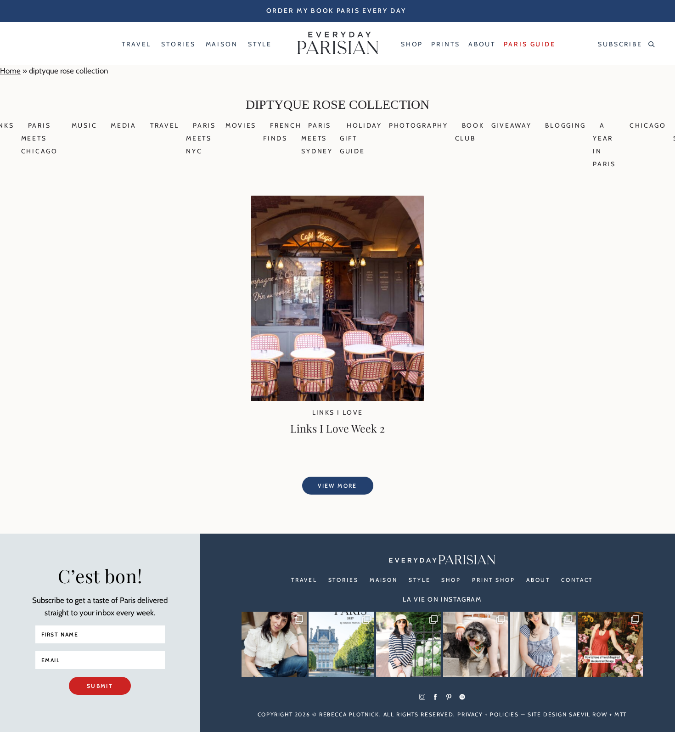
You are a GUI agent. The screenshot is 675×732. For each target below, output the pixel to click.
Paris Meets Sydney (316, 138)
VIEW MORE (337, 485)
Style (419, 579)
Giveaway (511, 125)
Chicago (648, 125)
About (538, 579)
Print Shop (493, 579)
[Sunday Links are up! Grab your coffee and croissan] (274, 644)
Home (10, 70)
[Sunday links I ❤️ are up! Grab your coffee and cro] (408, 644)
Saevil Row (588, 714)
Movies (240, 125)
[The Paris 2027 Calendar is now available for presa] (341, 644)
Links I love (337, 412)
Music (84, 125)
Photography (418, 125)
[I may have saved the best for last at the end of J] (475, 644)
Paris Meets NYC (201, 138)
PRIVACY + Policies (487, 714)
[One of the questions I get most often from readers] (610, 644)
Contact (577, 579)
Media (123, 125)
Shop (451, 579)
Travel (164, 125)
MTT (620, 714)
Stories (343, 579)
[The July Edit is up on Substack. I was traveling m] (542, 644)
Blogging (565, 125)
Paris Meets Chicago (39, 138)
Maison (384, 579)
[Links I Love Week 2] (337, 398)
